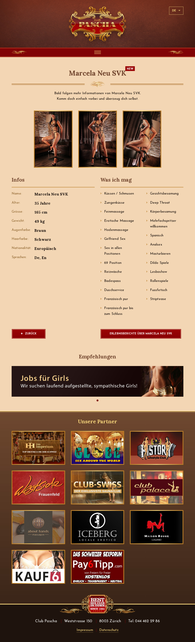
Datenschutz (108, 630)
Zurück (30, 333)
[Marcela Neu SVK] (53, 139)
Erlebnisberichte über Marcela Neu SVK (141, 333)
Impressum (85, 630)
